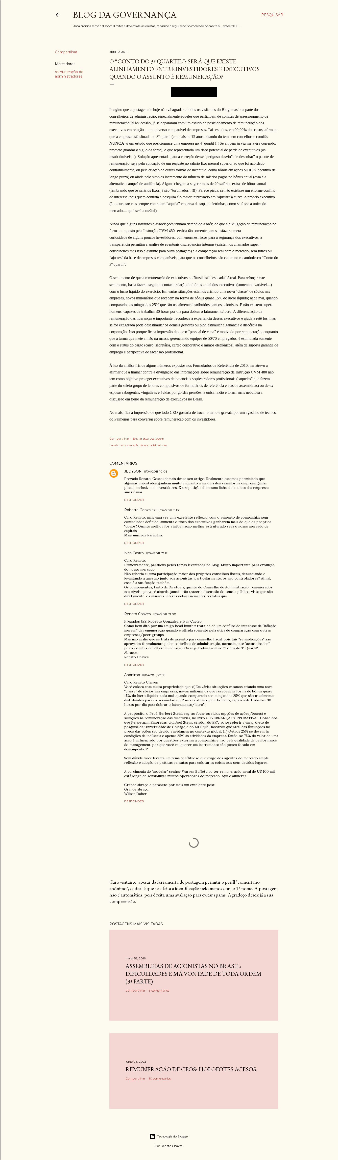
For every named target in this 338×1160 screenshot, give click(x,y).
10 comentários (160, 1078)
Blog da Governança (125, 15)
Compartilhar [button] (66, 52)
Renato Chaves (137, 614)
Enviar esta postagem (148, 438)
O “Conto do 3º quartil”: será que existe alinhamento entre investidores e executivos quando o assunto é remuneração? (184, 68)
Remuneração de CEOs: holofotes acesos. (191, 1069)
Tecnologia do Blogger (173, 1136)
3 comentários (159, 990)
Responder (134, 499)
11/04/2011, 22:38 (154, 675)
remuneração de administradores (69, 74)
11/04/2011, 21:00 (164, 614)
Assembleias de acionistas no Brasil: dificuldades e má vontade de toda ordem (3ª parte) (193, 973)
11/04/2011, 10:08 (156, 471)
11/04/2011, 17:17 (157, 553)
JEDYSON (133, 471)
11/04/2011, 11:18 (168, 510)
